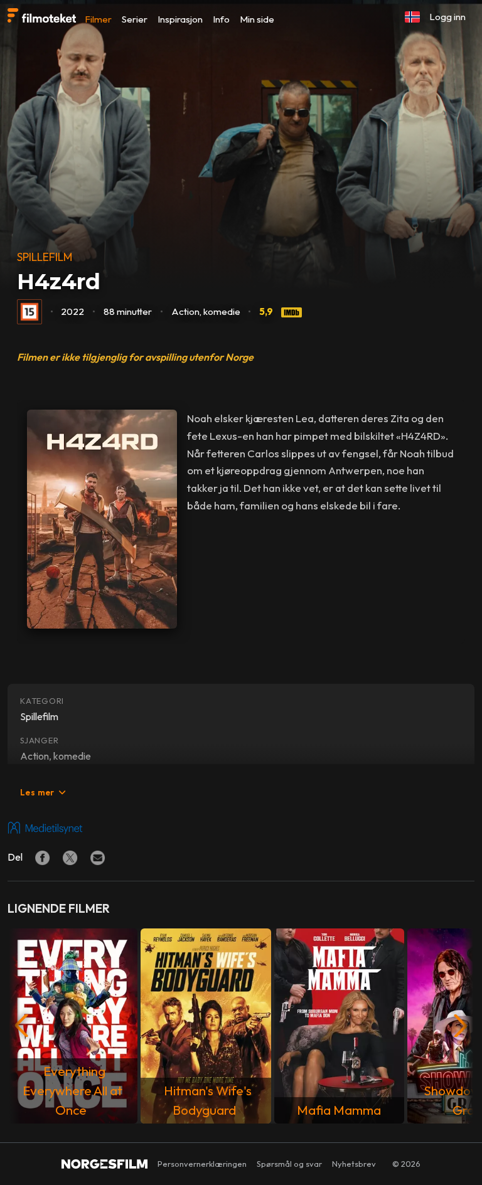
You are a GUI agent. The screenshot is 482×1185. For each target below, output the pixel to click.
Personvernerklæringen (202, 1164)
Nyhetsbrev (354, 1164)
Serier (134, 19)
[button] (412, 17)
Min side (257, 19)
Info (221, 19)
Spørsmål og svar (289, 1164)
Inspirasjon (180, 19)
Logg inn (447, 17)
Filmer (98, 19)
